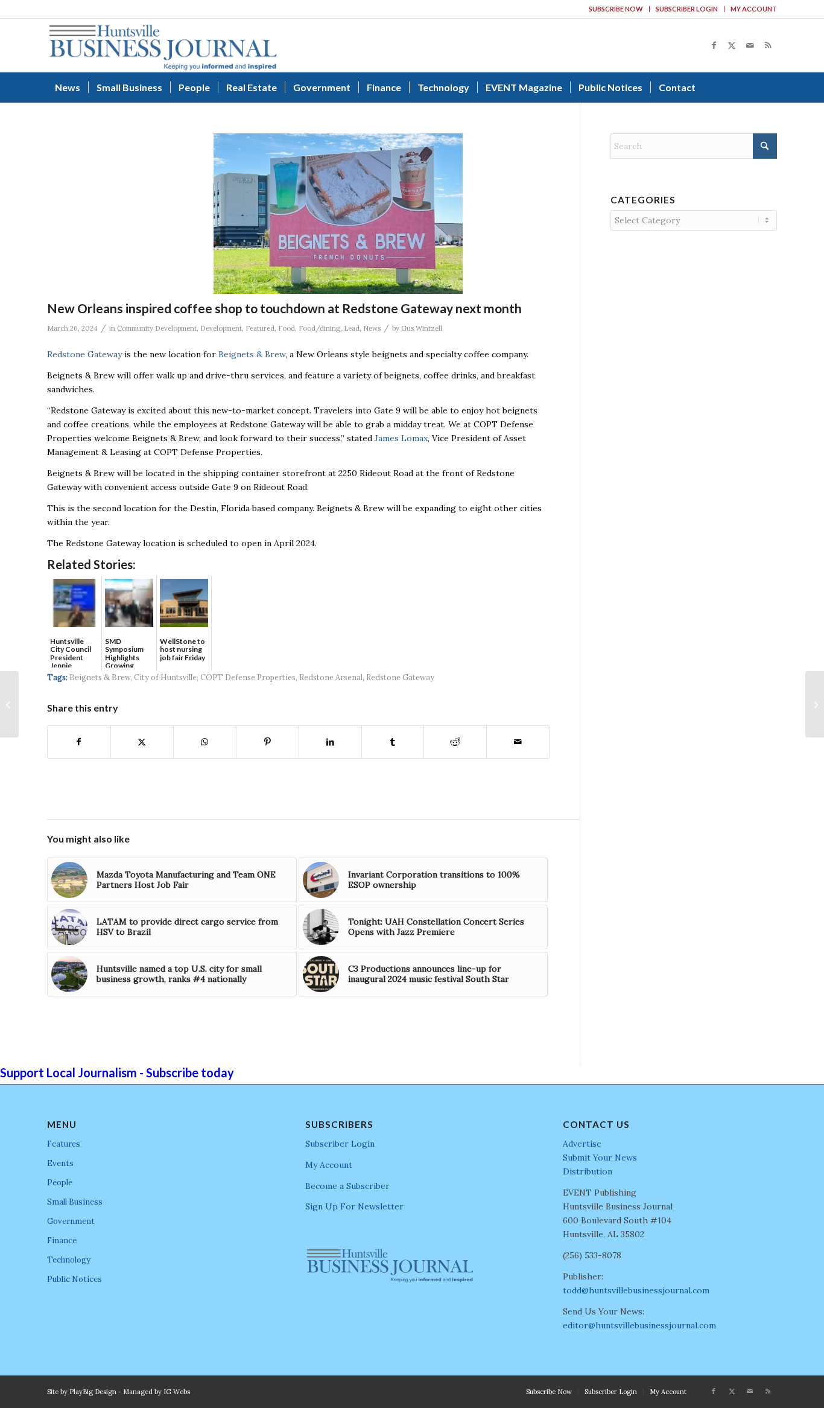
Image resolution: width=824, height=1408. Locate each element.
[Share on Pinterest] (267, 742)
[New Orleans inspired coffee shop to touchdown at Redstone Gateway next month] (338, 213)
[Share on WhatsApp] (205, 742)
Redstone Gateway (84, 354)
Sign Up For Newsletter (354, 1206)
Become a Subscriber (347, 1185)
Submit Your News (600, 1157)
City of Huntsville (165, 677)
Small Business (75, 1202)
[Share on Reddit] (455, 742)
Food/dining (319, 328)
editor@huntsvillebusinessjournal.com (639, 1325)
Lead (352, 328)
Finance (62, 1240)
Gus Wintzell (421, 328)
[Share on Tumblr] (393, 742)
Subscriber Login (687, 9)
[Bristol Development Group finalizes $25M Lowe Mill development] (814, 704)
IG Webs (176, 1391)
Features (63, 1144)
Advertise (582, 1143)
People (59, 1182)
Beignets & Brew (251, 354)
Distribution (587, 1171)
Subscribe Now (616, 9)
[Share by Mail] (518, 742)
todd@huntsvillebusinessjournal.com (636, 1290)
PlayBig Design (92, 1391)
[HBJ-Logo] (162, 45)
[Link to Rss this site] (768, 45)
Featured (260, 328)
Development (221, 328)
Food (286, 328)
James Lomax (401, 438)
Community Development (157, 328)
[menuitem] (616, 9)
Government (71, 1221)
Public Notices (74, 1279)
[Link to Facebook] (714, 45)
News (372, 328)
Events (60, 1163)
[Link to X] (732, 45)
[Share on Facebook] (79, 742)
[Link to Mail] (750, 45)
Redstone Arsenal (331, 677)
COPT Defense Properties (248, 677)
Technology (68, 1260)
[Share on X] (142, 742)
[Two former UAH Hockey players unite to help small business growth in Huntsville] (9, 704)
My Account (754, 9)
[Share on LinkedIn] (330, 742)
